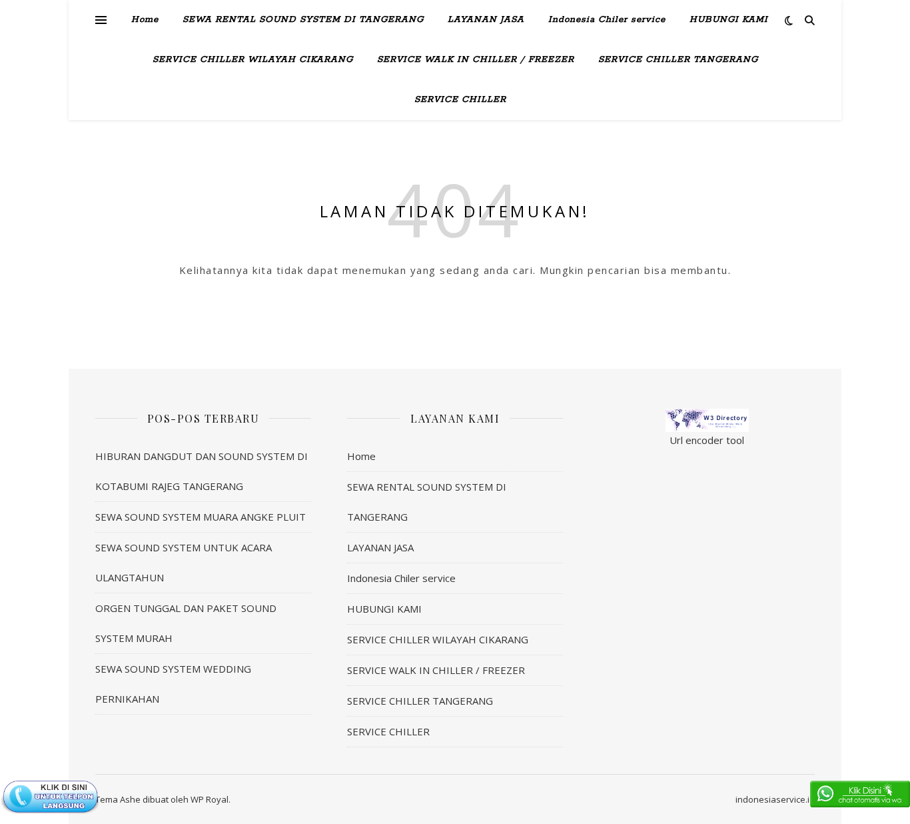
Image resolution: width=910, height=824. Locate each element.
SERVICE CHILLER (460, 99)
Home (145, 19)
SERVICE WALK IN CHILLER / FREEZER (475, 59)
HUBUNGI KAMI (728, 19)
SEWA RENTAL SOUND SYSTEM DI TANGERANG (303, 19)
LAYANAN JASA (486, 19)
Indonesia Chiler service (607, 19)
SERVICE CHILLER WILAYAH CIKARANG (253, 59)
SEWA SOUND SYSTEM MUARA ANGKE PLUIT (200, 516)
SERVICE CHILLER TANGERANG (678, 59)
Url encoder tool (707, 440)
